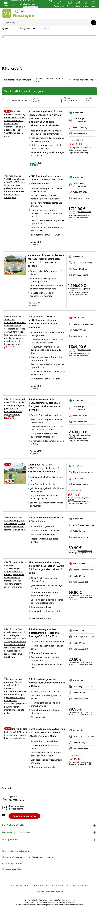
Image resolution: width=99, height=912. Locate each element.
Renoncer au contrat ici (24, 816)
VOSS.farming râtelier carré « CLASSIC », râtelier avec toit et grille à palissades (46, 179)
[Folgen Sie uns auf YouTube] (3, 816)
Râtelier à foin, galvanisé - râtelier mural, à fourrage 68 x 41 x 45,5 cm (47, 683)
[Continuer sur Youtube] (82, 15)
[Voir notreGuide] (92, 15)
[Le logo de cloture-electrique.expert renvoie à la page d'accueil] (26, 13)
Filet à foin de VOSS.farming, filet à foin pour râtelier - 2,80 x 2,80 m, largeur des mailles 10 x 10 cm (46, 567)
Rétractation (58, 885)
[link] (17, 80)
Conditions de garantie (44, 905)
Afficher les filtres (18, 100)
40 (89, 100)
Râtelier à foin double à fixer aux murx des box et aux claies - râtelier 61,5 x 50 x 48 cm (47, 732)
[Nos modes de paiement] (27, 857)
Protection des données (78, 885)
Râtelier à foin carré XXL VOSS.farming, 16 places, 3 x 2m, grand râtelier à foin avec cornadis (45, 404)
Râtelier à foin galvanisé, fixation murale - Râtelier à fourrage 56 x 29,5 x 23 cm (44, 633)
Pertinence (70, 100)
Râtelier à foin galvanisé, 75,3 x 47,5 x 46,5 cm (46, 519)
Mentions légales (40, 885)
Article (89, 98)
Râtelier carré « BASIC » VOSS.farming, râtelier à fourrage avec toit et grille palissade (43, 321)
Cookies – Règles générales (49, 891)
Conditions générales (19, 885)
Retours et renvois (76, 905)
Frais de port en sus (85, 551)
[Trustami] (72, 15)
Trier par (67, 98)
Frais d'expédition (64, 900)
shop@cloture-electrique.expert (30, 5)
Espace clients (16, 808)
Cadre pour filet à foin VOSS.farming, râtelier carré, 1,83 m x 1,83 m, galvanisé (44, 468)
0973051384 (16, 800)
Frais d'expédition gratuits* (80, 148)
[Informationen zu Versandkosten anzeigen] (12, 869)
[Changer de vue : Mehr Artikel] (36, 100)
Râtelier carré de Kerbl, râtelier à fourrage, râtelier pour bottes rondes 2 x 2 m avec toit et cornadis (46, 260)
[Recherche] (93, 22)
